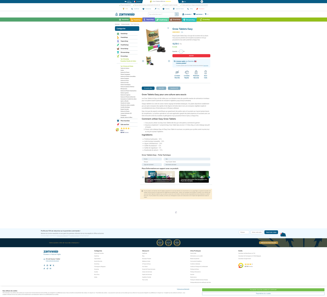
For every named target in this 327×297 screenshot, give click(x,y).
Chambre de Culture (125, 103)
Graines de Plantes (125, 111)
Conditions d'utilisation (74, 235)
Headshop (124, 37)
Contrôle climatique (125, 107)
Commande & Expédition (196, 261)
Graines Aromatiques (125, 84)
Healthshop (125, 45)
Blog (143, 256)
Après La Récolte (125, 101)
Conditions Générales (195, 264)
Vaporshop (124, 41)
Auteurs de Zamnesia (147, 271)
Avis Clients (145, 266)
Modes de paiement (194, 258)
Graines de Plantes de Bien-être (128, 97)
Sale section (125, 124)
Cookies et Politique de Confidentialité (199, 266)
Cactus (122, 70)
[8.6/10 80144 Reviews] (126, 128)
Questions (174, 88)
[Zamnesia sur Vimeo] (50, 265)
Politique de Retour (194, 269)
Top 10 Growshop (125, 59)
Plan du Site (145, 279)
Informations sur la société (196, 256)
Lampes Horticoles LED (126, 113)
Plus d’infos (205, 65)
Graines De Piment (125, 72)
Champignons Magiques (100, 266)
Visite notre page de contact (52, 260)
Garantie (192, 274)
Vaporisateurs (97, 258)
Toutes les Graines (125, 68)
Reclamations (193, 277)
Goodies (96, 271)
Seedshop (124, 33)
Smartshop (124, 49)
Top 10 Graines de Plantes (127, 66)
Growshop (124, 56)
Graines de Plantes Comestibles (128, 76)
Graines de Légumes (125, 95)
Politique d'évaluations (195, 271)
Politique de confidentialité (62, 235)
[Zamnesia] (130, 14)
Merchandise (125, 121)
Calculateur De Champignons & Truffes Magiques (249, 256)
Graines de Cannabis (99, 253)
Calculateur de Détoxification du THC (246, 253)
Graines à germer (125, 92)
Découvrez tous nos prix (268, 242)
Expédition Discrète (146, 277)
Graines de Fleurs (125, 80)
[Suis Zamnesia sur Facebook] (44, 265)
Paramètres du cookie (263, 293)
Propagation (123, 115)
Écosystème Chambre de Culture (128, 61)
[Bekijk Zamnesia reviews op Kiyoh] (117, 129)
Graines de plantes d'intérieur (127, 86)
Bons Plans (96, 274)
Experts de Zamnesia (147, 274)
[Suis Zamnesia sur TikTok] (44, 268)
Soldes (95, 277)
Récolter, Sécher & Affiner (126, 117)
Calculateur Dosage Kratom (244, 258)
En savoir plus (148, 88)
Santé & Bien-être (98, 261)
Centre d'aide (193, 253)
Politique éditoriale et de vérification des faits (200, 282)
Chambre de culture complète (128, 105)
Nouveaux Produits (146, 258)
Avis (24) (161, 88)
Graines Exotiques (125, 78)
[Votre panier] (206, 14)
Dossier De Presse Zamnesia (148, 269)
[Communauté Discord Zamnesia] (50, 268)
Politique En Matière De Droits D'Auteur (199, 279)
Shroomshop (125, 52)
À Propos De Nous (146, 264)
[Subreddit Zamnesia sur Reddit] (47, 268)
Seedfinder (144, 253)
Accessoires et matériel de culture (129, 99)
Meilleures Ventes (146, 261)
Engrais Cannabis (125, 109)
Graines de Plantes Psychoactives (128, 90)
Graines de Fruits (125, 82)
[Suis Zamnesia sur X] (53, 265)
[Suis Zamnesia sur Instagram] (47, 265)
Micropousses (124, 88)
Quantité (174, 51)
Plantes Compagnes (125, 74)
